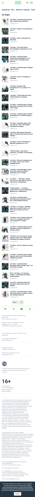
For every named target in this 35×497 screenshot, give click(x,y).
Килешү (17, 494)
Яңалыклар (6, 10)
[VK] (5, 308)
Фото (13, 10)
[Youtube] (21, 309)
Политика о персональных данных (11, 465)
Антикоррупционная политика (10, 468)
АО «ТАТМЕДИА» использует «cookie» (12, 471)
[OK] (30, 309)
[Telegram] (13, 309)
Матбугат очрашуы (23, 10)
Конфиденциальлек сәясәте (25, 488)
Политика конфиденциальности (10, 479)
